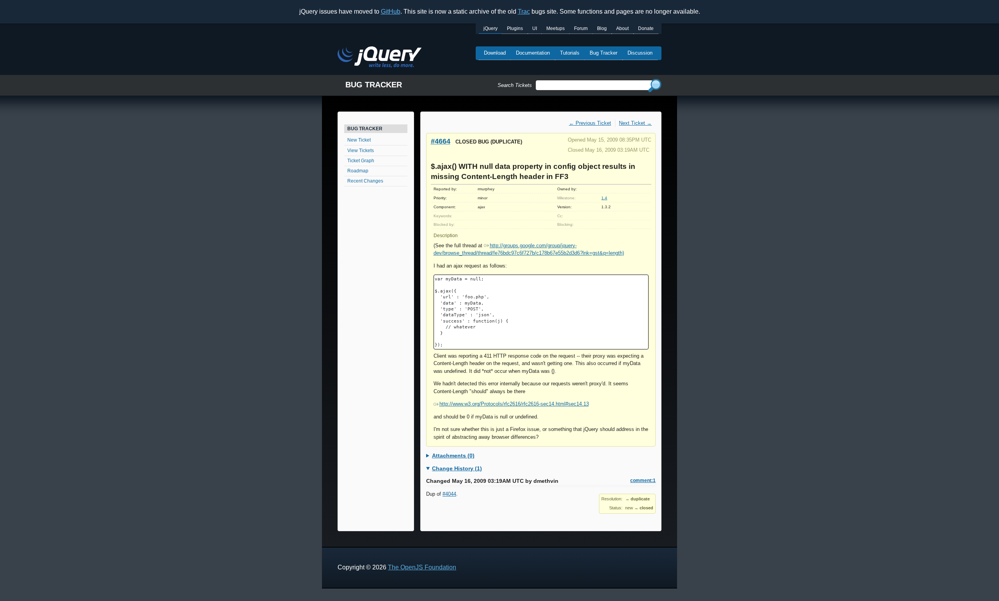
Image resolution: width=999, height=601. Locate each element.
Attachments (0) (453, 455)
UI (534, 28)
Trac (524, 11)
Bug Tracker (603, 53)
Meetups (555, 28)
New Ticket (359, 140)
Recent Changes (365, 181)
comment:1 (643, 480)
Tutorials (569, 53)
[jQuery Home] (379, 58)
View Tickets (360, 150)
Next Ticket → (635, 123)
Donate (646, 28)
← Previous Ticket (590, 123)
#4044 (449, 494)
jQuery (491, 28)
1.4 (604, 198)
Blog (602, 28)
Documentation (533, 53)
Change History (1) (457, 468)
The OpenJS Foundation (422, 567)
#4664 (440, 141)
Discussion (639, 53)
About (622, 28)
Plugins (515, 28)
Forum (581, 28)
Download (495, 53)
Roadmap (357, 171)
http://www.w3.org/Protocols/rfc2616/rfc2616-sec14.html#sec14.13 (514, 404)
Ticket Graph (360, 160)
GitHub (390, 11)
